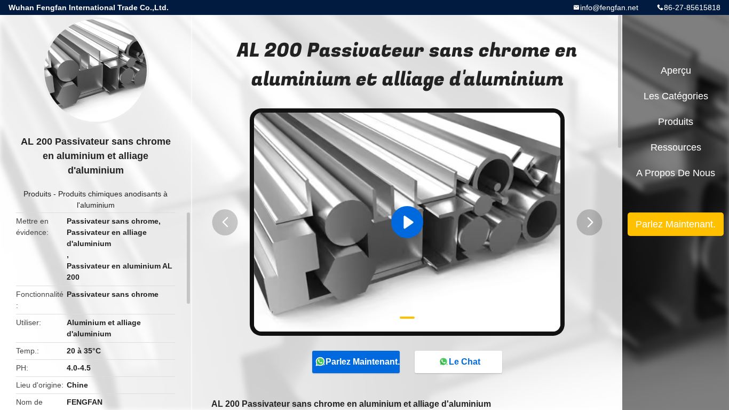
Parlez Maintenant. (363, 361)
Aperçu (676, 70)
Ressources (676, 147)
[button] (225, 222)
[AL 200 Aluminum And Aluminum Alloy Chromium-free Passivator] (407, 222)
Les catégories (676, 96)
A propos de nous (675, 173)
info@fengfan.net (609, 7)
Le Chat (464, 361)
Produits (37, 194)
